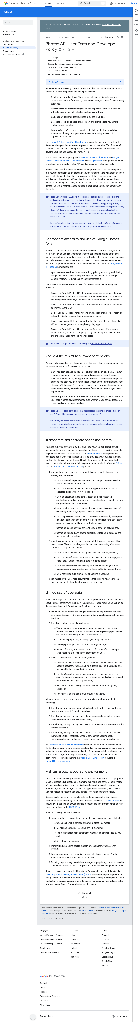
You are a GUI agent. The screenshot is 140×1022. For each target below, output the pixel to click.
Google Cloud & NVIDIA (49, 952)
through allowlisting (58, 213)
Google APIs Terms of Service (93, 157)
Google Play (107, 961)
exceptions (114, 200)
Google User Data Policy (92, 758)
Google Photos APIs (72, 37)
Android (105, 935)
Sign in (134, 3)
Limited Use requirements (58, 761)
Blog (73, 935)
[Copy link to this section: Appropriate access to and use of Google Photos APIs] (55, 243)
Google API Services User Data (68, 466)
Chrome (105, 939)
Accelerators (45, 948)
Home (48, 37)
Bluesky (74, 939)
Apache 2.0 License (87, 911)
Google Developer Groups (51, 939)
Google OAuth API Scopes (73, 197)
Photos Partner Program (101, 343)
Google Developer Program (51, 935)
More (59, 3)
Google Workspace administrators (65, 210)
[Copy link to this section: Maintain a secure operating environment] (109, 772)
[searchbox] (18, 22)
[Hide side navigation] (33, 1017)
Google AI (44, 1001)
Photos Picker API (70, 427)
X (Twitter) (75, 952)
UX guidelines (95, 160)
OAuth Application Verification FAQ (97, 226)
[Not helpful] (122, 37)
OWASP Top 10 (76, 807)
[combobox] (92, 3)
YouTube (75, 957)
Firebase (105, 944)
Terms (43, 1016)
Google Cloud (107, 957)
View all (105, 966)
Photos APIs (27, 3)
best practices (90, 213)
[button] (85, 82)
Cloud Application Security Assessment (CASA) (68, 874)
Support (48, 3)
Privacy (51, 1016)
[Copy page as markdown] (68, 49)
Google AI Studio (109, 948)
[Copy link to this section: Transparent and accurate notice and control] (115, 440)
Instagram (75, 944)
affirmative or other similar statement (66, 744)
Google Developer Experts (51, 944)
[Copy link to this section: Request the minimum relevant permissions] (112, 356)
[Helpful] (118, 37)
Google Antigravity (110, 952)
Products (57, 37)
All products (45, 1005)
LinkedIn (74, 948)
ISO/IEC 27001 (112, 800)
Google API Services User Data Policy (68, 142)
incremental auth (94, 453)
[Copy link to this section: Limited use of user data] (84, 593)
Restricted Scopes (98, 197)
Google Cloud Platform (50, 996)
